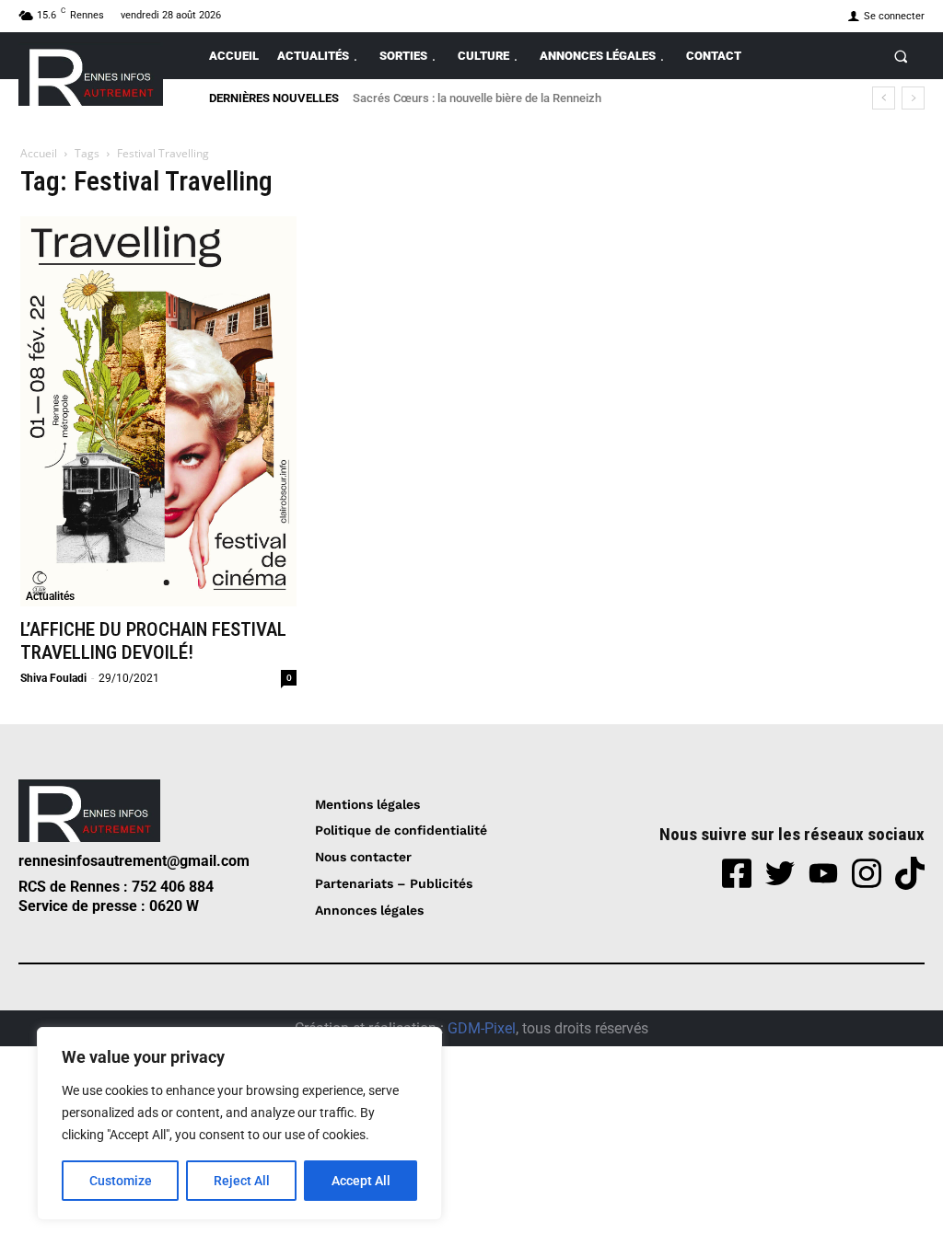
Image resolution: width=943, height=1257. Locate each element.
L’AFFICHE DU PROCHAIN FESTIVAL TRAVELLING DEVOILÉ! (153, 640)
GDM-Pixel (482, 1028)
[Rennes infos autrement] (90, 74)
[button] (901, 55)
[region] (239, 1123)
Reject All (242, 1180)
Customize (120, 1180)
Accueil (38, 153)
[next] (913, 98)
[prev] (883, 98)
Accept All (361, 1180)
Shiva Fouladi (53, 678)
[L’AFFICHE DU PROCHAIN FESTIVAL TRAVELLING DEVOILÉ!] (158, 411)
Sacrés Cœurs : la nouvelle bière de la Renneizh (477, 98)
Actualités (50, 596)
